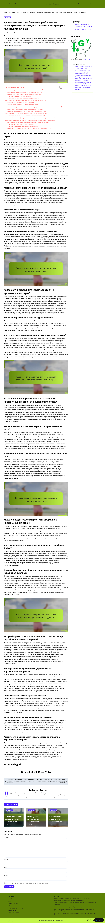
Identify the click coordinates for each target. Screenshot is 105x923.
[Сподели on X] (91, 921)
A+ (9, 920)
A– (13, 920)
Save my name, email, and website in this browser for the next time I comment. (26, 883)
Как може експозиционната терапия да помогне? (21, 124)
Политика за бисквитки (14, 913)
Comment (7, 837)
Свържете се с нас (83, 4)
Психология (7, 17)
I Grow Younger (86, 59)
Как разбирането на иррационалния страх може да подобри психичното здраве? (30, 120)
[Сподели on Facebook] (88, 921)
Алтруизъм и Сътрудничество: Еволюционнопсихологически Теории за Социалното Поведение (74, 910)
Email (6, 867)
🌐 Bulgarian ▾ (99, 920)
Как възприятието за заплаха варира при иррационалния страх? (25, 109)
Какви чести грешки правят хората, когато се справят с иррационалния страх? (29, 128)
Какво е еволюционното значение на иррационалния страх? (24, 90)
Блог (9, 905)
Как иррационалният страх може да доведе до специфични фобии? (26, 116)
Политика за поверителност (15, 908)
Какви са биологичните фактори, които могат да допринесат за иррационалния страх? (31, 118)
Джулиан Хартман (39, 790)
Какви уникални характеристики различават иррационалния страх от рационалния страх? (33, 107)
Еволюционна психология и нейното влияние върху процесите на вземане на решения (75, 903)
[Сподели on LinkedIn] (94, 921)
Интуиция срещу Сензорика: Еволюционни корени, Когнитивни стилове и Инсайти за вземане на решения (74, 914)
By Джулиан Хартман (12, 32)
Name (6, 859)
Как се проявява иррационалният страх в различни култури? (24, 104)
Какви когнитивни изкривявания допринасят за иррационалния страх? (27, 111)
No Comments (31, 32)
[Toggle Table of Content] (60, 87)
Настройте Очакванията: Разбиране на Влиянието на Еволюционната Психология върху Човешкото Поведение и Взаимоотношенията (83, 77)
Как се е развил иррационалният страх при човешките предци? (24, 92)
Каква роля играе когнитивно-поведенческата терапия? (23, 126)
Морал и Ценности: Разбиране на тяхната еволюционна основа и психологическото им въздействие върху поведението (72, 899)
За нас (17, 4)
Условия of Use (12, 910)
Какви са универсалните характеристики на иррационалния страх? (26, 100)
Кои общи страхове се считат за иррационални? (20, 102)
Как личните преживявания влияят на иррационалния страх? (24, 98)
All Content (93, 4)
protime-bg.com (52, 4)
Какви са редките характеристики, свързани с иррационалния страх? (26, 113)
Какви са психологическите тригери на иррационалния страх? (24, 94)
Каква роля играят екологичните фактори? (20, 96)
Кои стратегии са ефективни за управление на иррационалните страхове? (28, 122)
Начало (11, 4)
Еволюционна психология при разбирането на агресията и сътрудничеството (75, 907)
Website (6, 875)
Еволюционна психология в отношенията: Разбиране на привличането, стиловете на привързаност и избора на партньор (83, 85)
